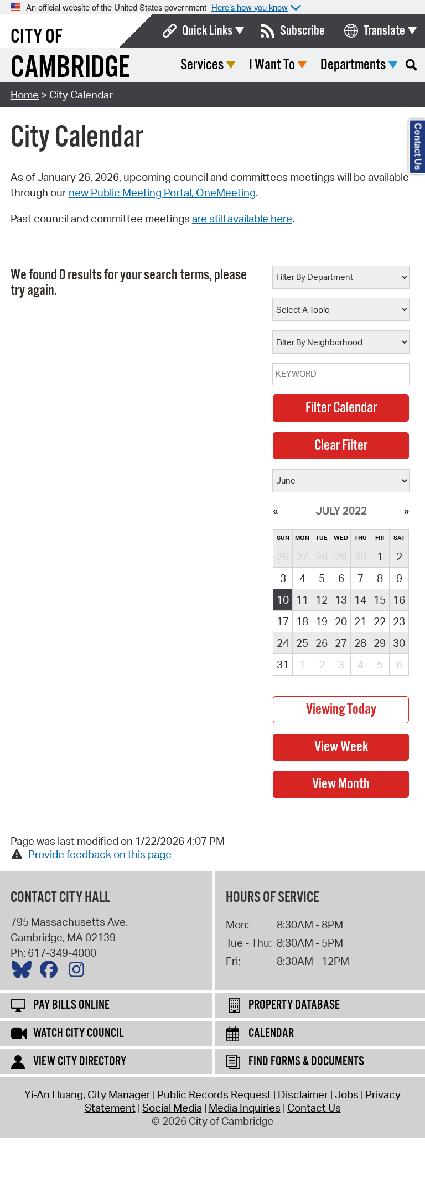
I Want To (272, 65)
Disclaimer (303, 1094)
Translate (384, 31)
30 (399, 643)
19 (321, 621)
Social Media (172, 1107)
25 (302, 643)
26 (321, 643)
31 (283, 664)
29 (380, 643)
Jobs (347, 1094)
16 (399, 599)
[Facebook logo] (51, 972)
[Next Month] (406, 510)
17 (283, 621)
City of (37, 37)
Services (202, 65)
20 (341, 621)
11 (302, 599)
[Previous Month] (275, 510)
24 (283, 643)
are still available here (242, 218)
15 (380, 599)
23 (399, 621)
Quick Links (207, 31)
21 (360, 621)
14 (360, 599)
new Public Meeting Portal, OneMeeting (162, 192)
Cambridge (70, 68)
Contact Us (314, 1107)
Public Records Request (214, 1094)
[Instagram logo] (79, 972)
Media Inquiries (245, 1107)
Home (25, 94)
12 (321, 599)
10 (283, 599)
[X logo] (24, 972)
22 (380, 621)
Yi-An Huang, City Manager (87, 1094)
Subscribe (302, 31)
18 (302, 621)
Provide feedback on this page (100, 854)
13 (341, 599)
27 (341, 643)
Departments (353, 65)
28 (360, 643)
